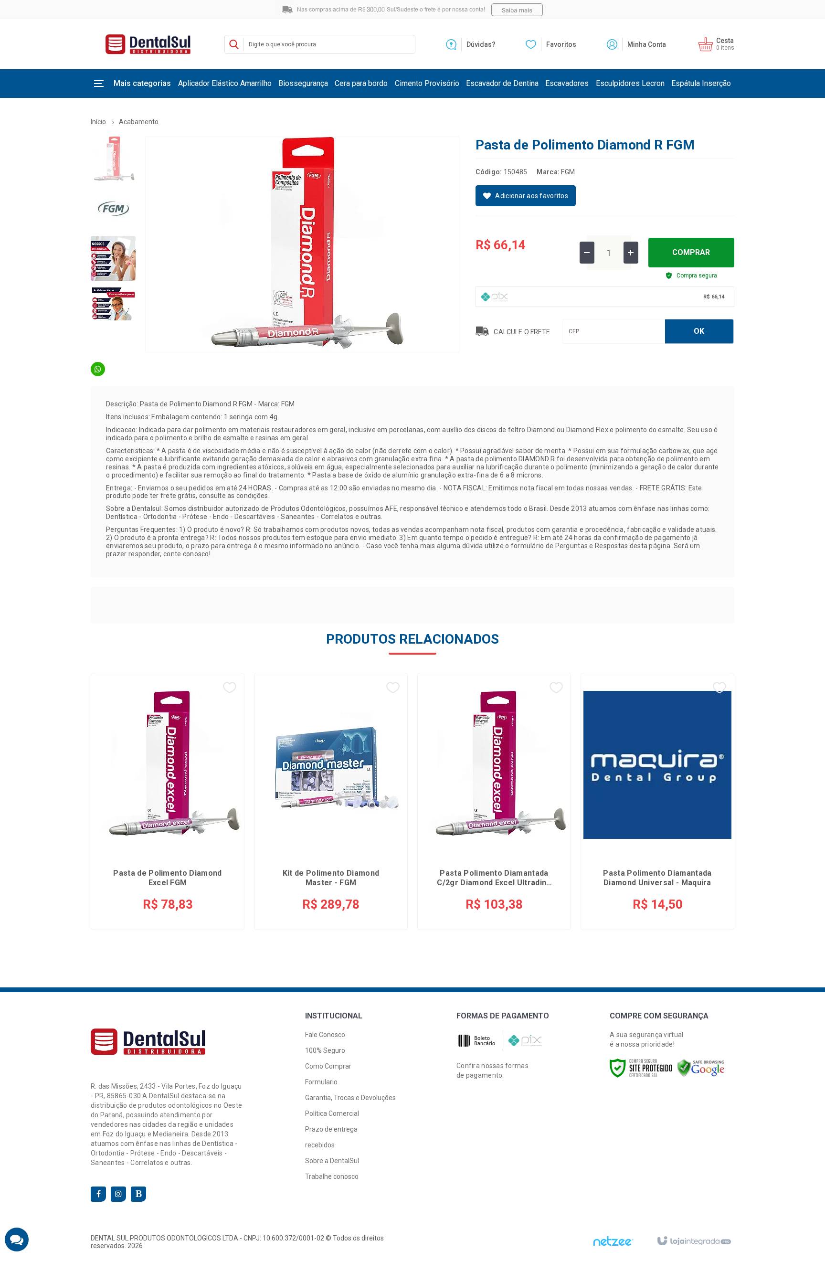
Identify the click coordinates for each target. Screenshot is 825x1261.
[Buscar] (233, 44)
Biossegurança (303, 83)
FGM (568, 172)
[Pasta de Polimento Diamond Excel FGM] (167, 801)
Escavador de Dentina (502, 83)
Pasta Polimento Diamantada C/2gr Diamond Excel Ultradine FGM (494, 878)
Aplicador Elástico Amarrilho (225, 83)
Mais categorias (142, 83)
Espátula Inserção (701, 83)
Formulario (321, 1082)
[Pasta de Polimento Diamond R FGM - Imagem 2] (113, 208)
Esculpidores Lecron (630, 83)
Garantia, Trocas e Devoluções (350, 1098)
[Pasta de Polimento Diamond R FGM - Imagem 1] (113, 159)
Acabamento (139, 122)
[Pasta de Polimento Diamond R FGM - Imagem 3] (113, 258)
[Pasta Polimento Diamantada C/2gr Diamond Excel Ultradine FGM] (494, 801)
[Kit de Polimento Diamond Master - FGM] (330, 801)
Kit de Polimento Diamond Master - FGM (331, 878)
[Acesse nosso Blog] (138, 1194)
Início (98, 122)
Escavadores (567, 83)
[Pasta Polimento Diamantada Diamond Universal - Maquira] (657, 801)
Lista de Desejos (525, 195)
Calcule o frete (522, 332)
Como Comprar (328, 1066)
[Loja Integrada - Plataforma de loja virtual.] (693, 1241)
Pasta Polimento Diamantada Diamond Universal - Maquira (657, 878)
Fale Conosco (325, 1034)
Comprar (691, 252)
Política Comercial (332, 1113)
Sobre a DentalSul (332, 1161)
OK (699, 331)
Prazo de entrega (331, 1129)
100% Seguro (325, 1050)
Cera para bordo (361, 83)
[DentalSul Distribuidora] (148, 44)
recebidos (320, 1145)
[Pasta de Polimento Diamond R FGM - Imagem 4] (113, 308)
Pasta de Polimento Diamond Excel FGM (167, 878)
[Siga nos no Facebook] (98, 1194)
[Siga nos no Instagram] (118, 1194)
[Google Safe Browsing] (701, 1067)
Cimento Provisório (427, 83)
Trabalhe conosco (332, 1176)
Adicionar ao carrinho (191, 898)
